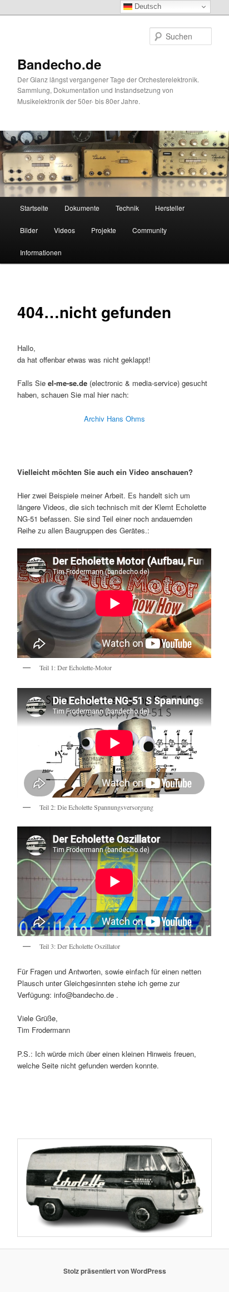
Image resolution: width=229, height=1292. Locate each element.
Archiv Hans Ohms (114, 418)
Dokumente (81, 207)
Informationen (41, 252)
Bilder (29, 230)
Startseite (34, 207)
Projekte (103, 230)
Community (149, 230)
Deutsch (146, 6)
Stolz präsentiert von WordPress (114, 1271)
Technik (127, 207)
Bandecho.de (59, 64)
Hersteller (170, 207)
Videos (64, 230)
